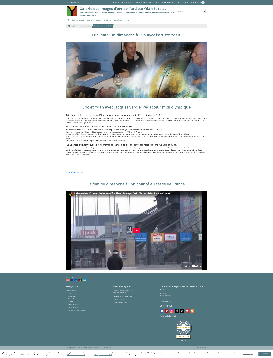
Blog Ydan (73, 26)
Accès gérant (202, 348)
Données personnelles (120, 302)
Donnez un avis (71, 291)
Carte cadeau (72, 299)
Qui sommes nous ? (74, 307)
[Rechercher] (204, 11)
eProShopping (108, 348)
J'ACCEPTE (265, 354)
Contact (158, 2)
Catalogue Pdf (72, 296)
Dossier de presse (73, 304)
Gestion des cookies (119, 299)
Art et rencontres (85, 26)
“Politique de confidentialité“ (103, 355)
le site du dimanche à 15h (74, 172)
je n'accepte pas (248, 354)
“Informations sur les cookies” (76, 355)
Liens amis (71, 302)
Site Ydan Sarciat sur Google (76, 310)
